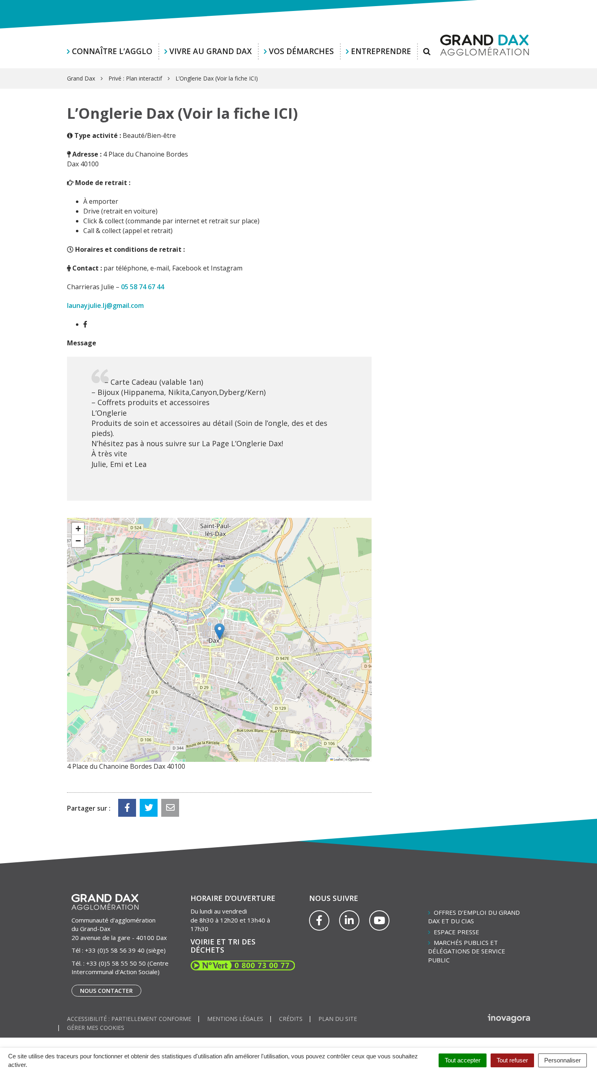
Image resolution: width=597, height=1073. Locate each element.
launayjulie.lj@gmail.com (105, 305)
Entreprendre (381, 51)
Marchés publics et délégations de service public (466, 951)
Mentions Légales (235, 1019)
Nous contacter (106, 990)
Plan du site (337, 1019)
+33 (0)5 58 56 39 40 (115, 950)
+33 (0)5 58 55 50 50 (116, 963)
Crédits (291, 1019)
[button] (219, 631)
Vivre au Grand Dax (210, 51)
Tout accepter (462, 1060)
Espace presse (456, 932)
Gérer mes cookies (95, 1028)
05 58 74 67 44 (142, 286)
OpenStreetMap (359, 759)
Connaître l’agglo (112, 51)
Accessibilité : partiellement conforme (129, 1019)
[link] (142, 286)
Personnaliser (562, 1060)
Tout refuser (512, 1060)
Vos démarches (301, 51)
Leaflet (338, 759)
